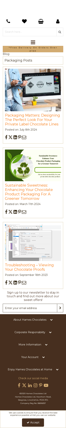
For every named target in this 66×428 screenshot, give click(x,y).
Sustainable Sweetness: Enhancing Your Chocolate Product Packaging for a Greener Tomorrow (29, 192)
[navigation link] (8, 21)
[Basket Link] (24, 22)
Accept (34, 422)
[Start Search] (59, 32)
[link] (6, 137)
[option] (33, 49)
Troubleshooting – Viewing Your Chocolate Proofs (29, 267)
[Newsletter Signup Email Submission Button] (60, 308)
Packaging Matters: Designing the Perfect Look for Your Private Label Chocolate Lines (32, 119)
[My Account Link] (57, 21)
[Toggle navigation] (33, 42)
